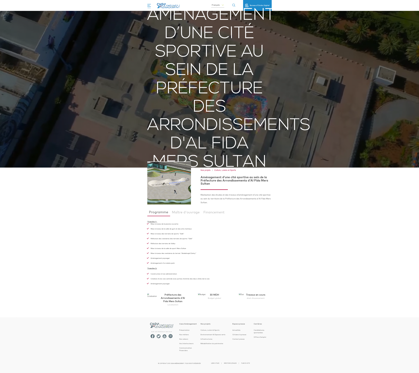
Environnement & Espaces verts (213, 334)
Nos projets (205, 170)
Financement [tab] (213, 212)
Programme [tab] (158, 212)
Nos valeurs (183, 339)
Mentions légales (230, 363)
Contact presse (238, 339)
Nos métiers (184, 334)
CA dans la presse (239, 334)
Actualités (236, 330)
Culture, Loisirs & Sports (210, 330)
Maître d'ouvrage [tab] (186, 212)
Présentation (184, 330)
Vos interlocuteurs (186, 343)
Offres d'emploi (260, 337)
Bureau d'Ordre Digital (259, 5)
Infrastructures (206, 339)
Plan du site (245, 363)
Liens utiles (215, 363)
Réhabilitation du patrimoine (212, 343)
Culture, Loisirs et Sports (225, 170)
